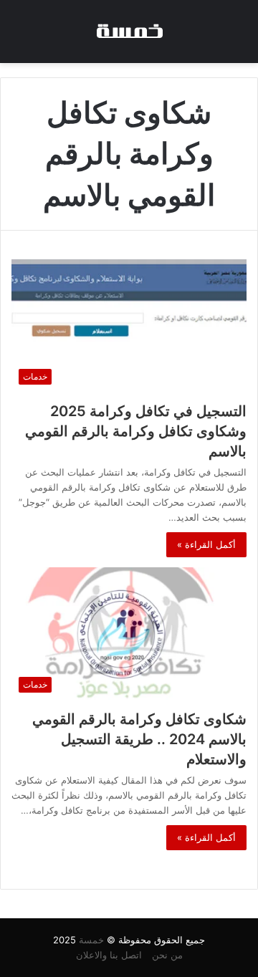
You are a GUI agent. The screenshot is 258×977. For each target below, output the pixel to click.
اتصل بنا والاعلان (109, 955)
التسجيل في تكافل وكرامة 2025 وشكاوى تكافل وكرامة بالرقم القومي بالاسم (136, 431)
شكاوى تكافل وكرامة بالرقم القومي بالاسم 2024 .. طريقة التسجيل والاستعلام (139, 739)
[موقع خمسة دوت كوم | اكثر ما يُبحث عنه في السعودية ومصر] (129, 31)
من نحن (167, 955)
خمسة (91, 939)
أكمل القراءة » (206, 544)
